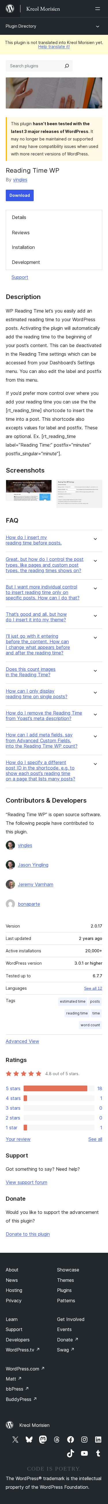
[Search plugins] (67, 66)
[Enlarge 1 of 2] (44, 487)
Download (20, 195)
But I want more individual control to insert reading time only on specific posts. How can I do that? (42, 592)
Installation (23, 247)
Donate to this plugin (28, 1234)
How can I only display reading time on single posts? (36, 693)
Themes (65, 1280)
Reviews (21, 232)
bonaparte (29, 904)
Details (19, 217)
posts (95, 1001)
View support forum (26, 1182)
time (96, 1013)
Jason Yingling (33, 865)
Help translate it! (54, 46)
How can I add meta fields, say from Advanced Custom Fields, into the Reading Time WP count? (41, 740)
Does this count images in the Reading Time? (31, 672)
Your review (18, 1139)
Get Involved (71, 1319)
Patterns (66, 1300)
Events (64, 1329)
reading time (77, 1013)
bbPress (17, 1389)
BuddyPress (21, 1399)
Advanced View (22, 1041)
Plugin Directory (21, 26)
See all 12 (93, 988)
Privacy (14, 1300)
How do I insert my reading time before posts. (34, 540)
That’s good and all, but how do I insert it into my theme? (36, 617)
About (12, 1270)
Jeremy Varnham (35, 884)
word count (90, 1025)
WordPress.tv (23, 1350)
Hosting (14, 1290)
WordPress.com (25, 1369)
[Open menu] (99, 8)
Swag (66, 1350)
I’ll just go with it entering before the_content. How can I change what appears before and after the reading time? (38, 644)
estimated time (73, 1001)
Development (26, 262)
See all (95, 1139)
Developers (18, 1340)
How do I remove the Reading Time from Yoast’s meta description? (44, 715)
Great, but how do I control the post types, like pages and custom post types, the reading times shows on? (45, 565)
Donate (68, 1340)
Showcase (68, 1270)
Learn (12, 1319)
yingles (20, 179)
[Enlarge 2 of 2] (94, 487)
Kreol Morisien (34, 1425)
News (12, 1280)
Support (20, 277)
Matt (14, 1379)
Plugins (64, 1290)
